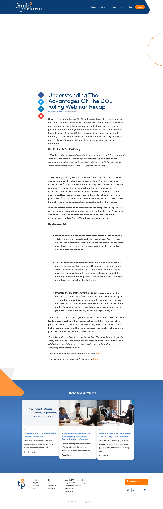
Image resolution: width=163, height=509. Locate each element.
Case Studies (52, 486)
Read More (28, 452)
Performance (70, 112)
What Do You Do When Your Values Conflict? (40, 435)
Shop (34, 488)
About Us (36, 486)
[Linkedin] (128, 490)
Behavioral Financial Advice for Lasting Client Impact (115, 435)
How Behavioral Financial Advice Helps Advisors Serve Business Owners (76, 436)
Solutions (36, 480)
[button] (136, 482)
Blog (49, 480)
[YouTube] (145, 490)
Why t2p (36, 483)
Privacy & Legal (70, 494)
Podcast (51, 483)
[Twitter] (134, 490)
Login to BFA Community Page (75, 483)
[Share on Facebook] (41, 95)
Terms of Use (69, 491)
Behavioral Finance (79, 430)
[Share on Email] (41, 116)
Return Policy (69, 488)
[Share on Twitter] (41, 102)
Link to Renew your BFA (73, 486)
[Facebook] (139, 490)
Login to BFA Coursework (74, 480)
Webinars (51, 488)
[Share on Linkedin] (41, 109)
